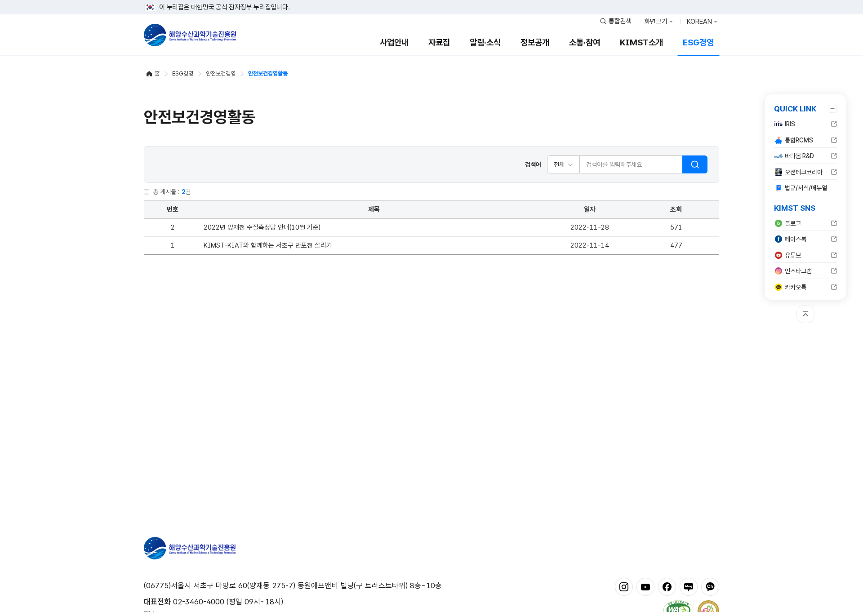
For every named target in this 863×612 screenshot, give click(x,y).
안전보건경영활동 (268, 73)
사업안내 (394, 42)
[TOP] (805, 314)
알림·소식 (485, 42)
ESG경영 (698, 42)
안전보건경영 (221, 73)
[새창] (624, 586)
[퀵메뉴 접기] (832, 108)
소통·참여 (584, 42)
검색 (694, 164)
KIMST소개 (641, 42)
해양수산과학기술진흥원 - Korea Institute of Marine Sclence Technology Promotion (190, 35)
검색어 (533, 164)
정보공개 (534, 42)
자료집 (439, 42)
